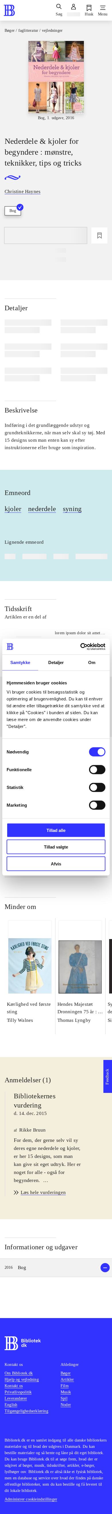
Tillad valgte (56, 847)
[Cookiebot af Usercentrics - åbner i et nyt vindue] (80, 646)
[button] (56, 1267)
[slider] (56, 84)
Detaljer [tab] (56, 662)
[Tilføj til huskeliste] (99, 235)
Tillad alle (56, 830)
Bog (12, 211)
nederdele (42, 508)
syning (72, 508)
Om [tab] (91, 662)
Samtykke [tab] (20, 662)
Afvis (56, 863)
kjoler (13, 508)
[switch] (97, 769)
